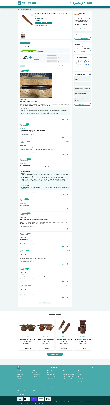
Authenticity (65, 401)
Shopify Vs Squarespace (68, 378)
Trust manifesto (50, 380)
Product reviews (20, 372)
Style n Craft (47, 25)
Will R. (24, 70)
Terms (57, 401)
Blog (79, 372)
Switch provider (20, 394)
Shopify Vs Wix (66, 381)
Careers (33, 390)
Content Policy (76, 401)
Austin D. (24, 213)
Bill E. (23, 124)
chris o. (24, 268)
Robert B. (24, 159)
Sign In (89, 3)
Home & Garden (61, 7)
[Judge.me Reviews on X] (51, 367)
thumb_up (63, 119)
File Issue (82, 51)
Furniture (86, 7)
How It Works (82, 104)
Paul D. (24, 250)
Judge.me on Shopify (67, 372)
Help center (80, 378)
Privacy (60, 401)
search (70, 3)
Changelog (80, 381)
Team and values (36, 387)
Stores (64, 387)
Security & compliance (52, 376)
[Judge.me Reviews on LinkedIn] (54, 367)
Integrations (19, 380)
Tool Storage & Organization (24, 9)
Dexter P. (24, 233)
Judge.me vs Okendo (21, 390)
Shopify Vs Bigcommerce (68, 374)
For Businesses (78, 3)
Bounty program (51, 387)
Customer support (51, 374)
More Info (82, 29)
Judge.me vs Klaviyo (21, 392)
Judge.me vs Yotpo (21, 389)
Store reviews (20, 374)
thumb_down (67, 119)
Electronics (74, 7)
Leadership (34, 389)
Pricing (48, 372)
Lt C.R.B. (24, 141)
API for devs (80, 380)
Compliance (70, 401)
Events (79, 374)
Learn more (77, 68)
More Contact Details (83, 38)
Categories (65, 389)
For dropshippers (36, 372)
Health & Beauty (48, 7)
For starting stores (36, 374)
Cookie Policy (82, 401)
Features (19, 376)
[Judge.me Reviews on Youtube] (57, 367)
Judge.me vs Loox (21, 387)
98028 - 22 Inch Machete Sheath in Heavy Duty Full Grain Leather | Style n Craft (51, 14)
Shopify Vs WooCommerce (69, 376)
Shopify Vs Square (67, 380)
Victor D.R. (24, 285)
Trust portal (50, 378)
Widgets (19, 378)
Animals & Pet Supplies (36, 7)
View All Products (55, 354)
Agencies (80, 376)
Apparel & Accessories (23, 7)
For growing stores (36, 376)
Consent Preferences (89, 401)
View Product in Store (43, 23)
